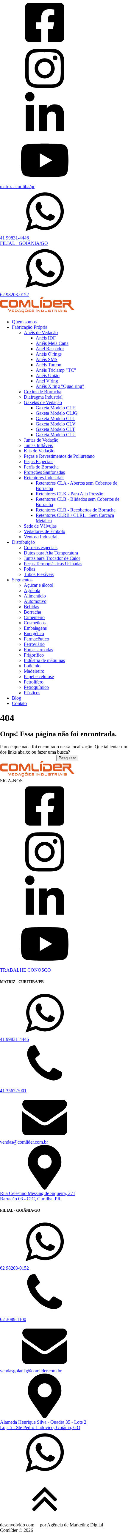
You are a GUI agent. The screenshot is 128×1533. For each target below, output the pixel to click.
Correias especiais (40, 547)
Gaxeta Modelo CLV (56, 423)
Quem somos (24, 321)
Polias (29, 569)
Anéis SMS (46, 359)
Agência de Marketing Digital (75, 1524)
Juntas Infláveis (38, 445)
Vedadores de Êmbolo (44, 531)
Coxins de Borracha (42, 391)
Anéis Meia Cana (52, 343)
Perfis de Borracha (41, 466)
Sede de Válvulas (40, 526)
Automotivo (35, 601)
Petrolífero (33, 681)
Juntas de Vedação (41, 440)
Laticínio (32, 665)
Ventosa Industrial (40, 536)
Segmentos (22, 579)
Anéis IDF (46, 337)
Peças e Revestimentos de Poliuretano (59, 456)
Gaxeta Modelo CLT (55, 429)
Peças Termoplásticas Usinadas (53, 563)
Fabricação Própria (29, 327)
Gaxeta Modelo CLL (55, 418)
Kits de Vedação (39, 450)
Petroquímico (36, 687)
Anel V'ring (47, 380)
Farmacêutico (36, 638)
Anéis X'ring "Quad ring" (60, 386)
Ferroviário (34, 644)
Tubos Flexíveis (39, 574)
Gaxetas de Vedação (43, 402)
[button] (64, 1453)
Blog (16, 698)
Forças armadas (38, 649)
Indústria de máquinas (44, 660)
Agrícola (32, 590)
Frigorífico (34, 655)
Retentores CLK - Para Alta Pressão (69, 493)
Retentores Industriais (44, 477)
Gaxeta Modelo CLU (56, 434)
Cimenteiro (34, 617)
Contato (19, 703)
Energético (34, 633)
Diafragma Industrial (43, 397)
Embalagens (35, 628)
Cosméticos (35, 622)
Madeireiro (34, 671)
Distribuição (23, 542)
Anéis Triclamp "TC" (56, 370)
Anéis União (48, 375)
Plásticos (32, 692)
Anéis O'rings (49, 354)
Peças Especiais (38, 461)
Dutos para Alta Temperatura (51, 552)
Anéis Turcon (48, 364)
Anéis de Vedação (41, 332)
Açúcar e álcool (38, 585)
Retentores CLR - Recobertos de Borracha (75, 509)
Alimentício (35, 595)
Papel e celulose (39, 676)
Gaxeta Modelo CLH (56, 407)
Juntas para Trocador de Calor (52, 558)
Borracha (32, 612)
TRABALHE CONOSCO (25, 970)
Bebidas (31, 606)
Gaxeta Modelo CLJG (57, 413)
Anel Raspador (50, 348)
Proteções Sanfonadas (44, 472)
